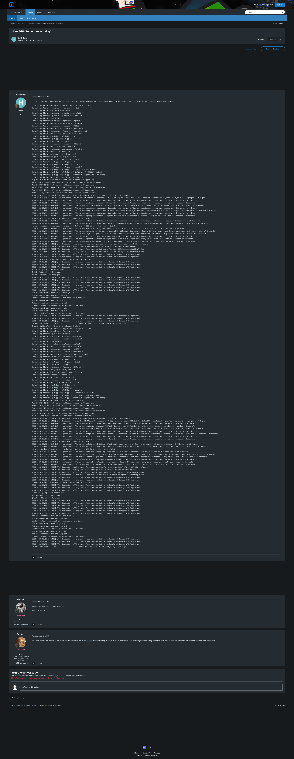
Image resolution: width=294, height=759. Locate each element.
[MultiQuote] (33, 557)
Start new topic (251, 49)
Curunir (20, 634)
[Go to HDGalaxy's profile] (13, 39)
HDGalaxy (24, 38)
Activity (39, 12)
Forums (12, 18)
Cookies (157, 753)
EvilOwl (20, 599)
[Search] (282, 12)
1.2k (21, 654)
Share (261, 39)
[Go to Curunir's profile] (21, 642)
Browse (30, 12)
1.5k (21, 619)
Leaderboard (51, 12)
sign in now (61, 676)
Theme (137, 753)
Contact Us (147, 753)
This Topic (273, 12)
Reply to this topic (273, 49)
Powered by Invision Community (147, 755)
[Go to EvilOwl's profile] (21, 608)
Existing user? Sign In (263, 5)
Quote (39, 558)
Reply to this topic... (31, 687)
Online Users (31, 18)
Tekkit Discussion (38, 40)
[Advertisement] (147, 72)
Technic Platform (17, 12)
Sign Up (280, 4)
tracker (89, 641)
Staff (21, 18)
